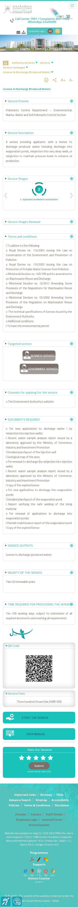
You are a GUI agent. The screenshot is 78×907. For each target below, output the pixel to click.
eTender (20, 814)
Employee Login (27, 819)
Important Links (25, 794)
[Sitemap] (23, 32)
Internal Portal (52, 819)
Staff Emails (54, 814)
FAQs (59, 794)
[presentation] (5, 195)
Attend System (39, 825)
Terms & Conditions (37, 805)
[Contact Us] (18, 32)
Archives (46, 794)
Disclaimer (62, 805)
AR (50, 31)
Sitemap (41, 800)
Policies (14, 805)
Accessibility (60, 800)
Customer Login (36, 31)
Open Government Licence (34, 900)
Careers (36, 814)
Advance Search (20, 800)
